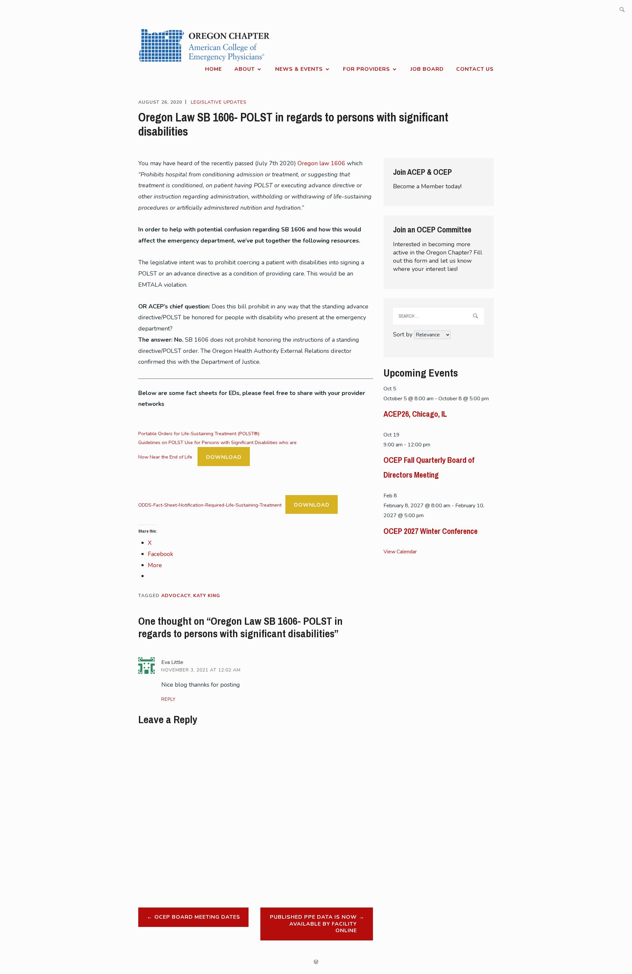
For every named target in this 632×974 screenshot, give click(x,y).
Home (213, 69)
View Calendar (400, 551)
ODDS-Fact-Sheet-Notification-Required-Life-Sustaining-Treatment (209, 505)
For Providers (366, 69)
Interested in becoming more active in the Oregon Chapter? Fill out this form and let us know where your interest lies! (437, 256)
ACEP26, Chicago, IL (415, 413)
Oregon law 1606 (322, 163)
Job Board (427, 69)
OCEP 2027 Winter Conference (430, 531)
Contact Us (475, 69)
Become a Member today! (427, 186)
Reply (168, 699)
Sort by (403, 334)
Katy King (206, 595)
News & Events (299, 69)
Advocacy (175, 595)
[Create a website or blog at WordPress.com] (316, 962)
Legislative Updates (219, 102)
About (244, 69)
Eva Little (172, 662)
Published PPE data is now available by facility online (313, 924)
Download (224, 457)
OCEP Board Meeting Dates (197, 917)
